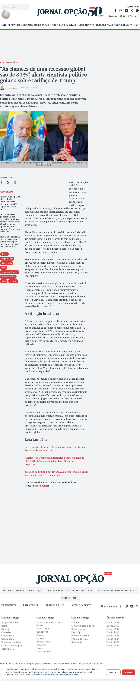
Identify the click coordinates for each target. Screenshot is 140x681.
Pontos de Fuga (79, 639)
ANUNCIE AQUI (70, 598)
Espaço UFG (7, 648)
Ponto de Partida (80, 635)
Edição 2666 (112, 632)
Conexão (6, 632)
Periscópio (76, 632)
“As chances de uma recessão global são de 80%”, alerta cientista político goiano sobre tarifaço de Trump (43, 75)
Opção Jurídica (79, 629)
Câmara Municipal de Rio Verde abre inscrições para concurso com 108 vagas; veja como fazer (10, 203)
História (40, 638)
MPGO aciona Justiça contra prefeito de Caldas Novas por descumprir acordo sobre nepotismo (10, 242)
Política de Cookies (41, 674)
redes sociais (40, 485)
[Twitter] (131, 10)
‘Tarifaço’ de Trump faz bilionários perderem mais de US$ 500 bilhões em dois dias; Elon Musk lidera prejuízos (54, 461)
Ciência (5, 629)
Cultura (80, 25)
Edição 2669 (112, 622)
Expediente (8, 605)
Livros (39, 648)
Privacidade (30, 605)
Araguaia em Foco (10, 622)
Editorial (15, 25)
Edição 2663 (112, 642)
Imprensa (92, 25)
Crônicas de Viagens (11, 645)
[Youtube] (126, 10)
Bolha (4, 625)
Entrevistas (67, 25)
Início (5, 25)
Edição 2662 (112, 645)
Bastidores (52, 25)
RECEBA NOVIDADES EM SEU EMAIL (117, 590)
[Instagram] (120, 10)
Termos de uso (55, 605)
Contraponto (8, 639)
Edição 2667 (112, 629)
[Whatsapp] (137, 10)
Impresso (39, 25)
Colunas (27, 25)
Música (75, 622)
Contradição (7, 635)
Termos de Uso (71, 674)
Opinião (133, 25)
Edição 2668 (112, 625)
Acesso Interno (81, 605)
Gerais (39, 635)
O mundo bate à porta (82, 625)
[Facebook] (115, 10)
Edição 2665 (112, 635)
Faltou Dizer (42, 628)
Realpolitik (76, 642)
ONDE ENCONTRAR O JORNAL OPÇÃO (23, 590)
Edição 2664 (112, 639)
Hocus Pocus (43, 641)
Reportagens (120, 25)
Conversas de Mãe (11, 642)
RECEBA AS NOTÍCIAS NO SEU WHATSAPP (70, 590)
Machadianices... (44, 651)
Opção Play (105, 25)
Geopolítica (42, 631)
